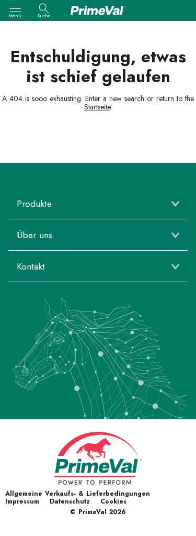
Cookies (113, 501)
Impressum (22, 501)
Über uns (34, 235)
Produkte (34, 203)
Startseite (97, 107)
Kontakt (31, 266)
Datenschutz (70, 501)
